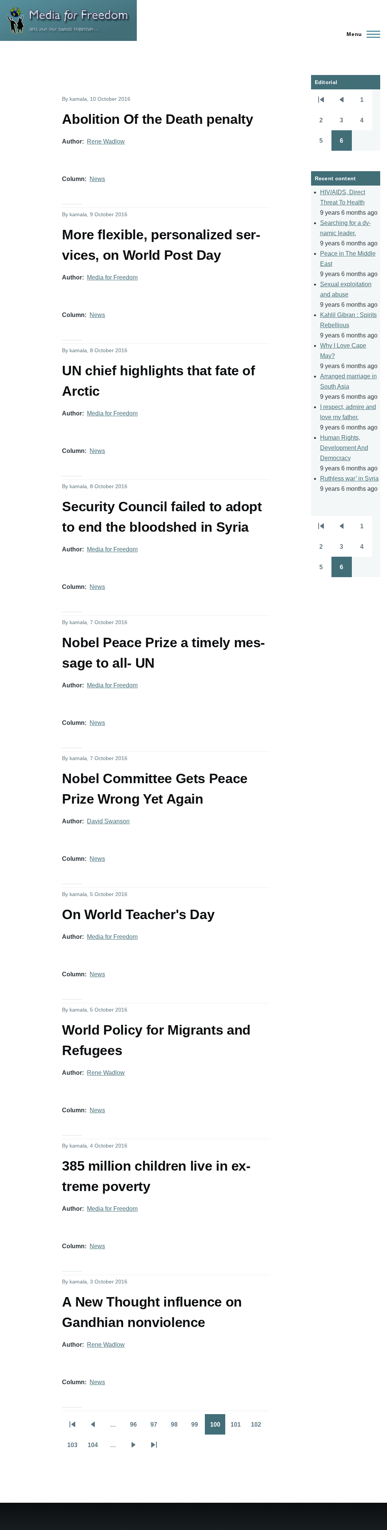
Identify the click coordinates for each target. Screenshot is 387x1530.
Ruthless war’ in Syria (349, 478)
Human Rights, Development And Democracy (344, 447)
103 (74, 1447)
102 (258, 1427)
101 (238, 1427)
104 (95, 1447)
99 (198, 1427)
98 (177, 1427)
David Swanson (108, 821)
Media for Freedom (112, 277)
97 (157, 1427)
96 (137, 1427)
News (97, 179)
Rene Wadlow (106, 141)
